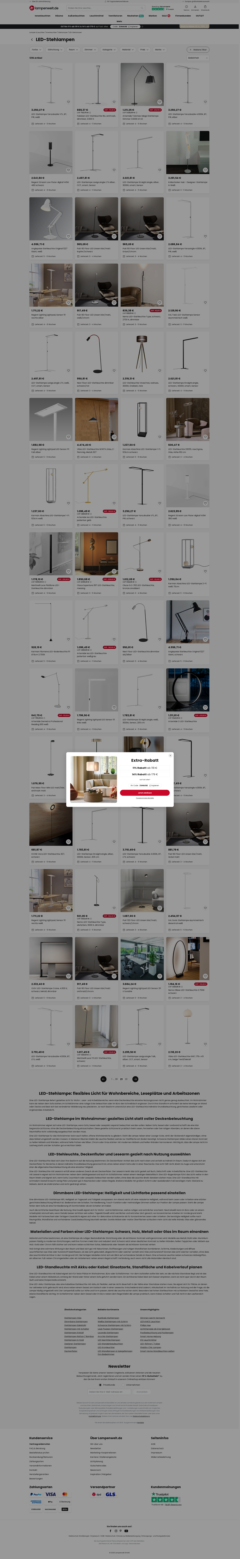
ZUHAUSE (145, 785)
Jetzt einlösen (145, 793)
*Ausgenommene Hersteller (145, 798)
